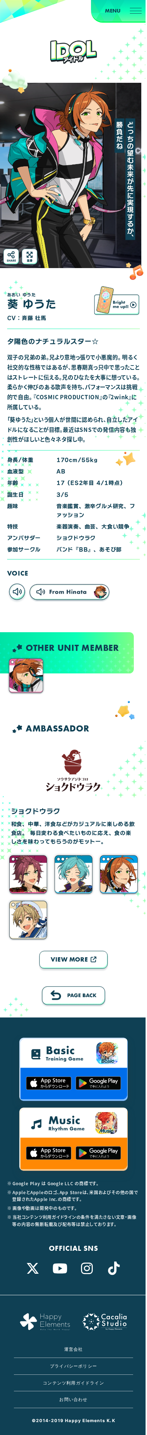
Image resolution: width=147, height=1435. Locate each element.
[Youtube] (60, 1268)
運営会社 (73, 1349)
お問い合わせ (73, 1399)
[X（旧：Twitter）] (33, 1268)
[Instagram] (87, 1268)
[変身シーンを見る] (116, 300)
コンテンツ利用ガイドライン (73, 1383)
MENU (113, 10)
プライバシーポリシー (73, 1366)
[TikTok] (114, 1268)
